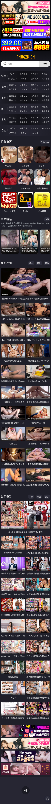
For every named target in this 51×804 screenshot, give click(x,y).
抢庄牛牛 (45, 78)
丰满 (31, 496)
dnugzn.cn (25, 57)
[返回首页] (47, 798)
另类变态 (45, 100)
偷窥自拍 (12, 106)
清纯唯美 (23, 111)
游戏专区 (45, 74)
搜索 (45, 63)
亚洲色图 (23, 106)
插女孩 (13, 128)
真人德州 (23, 74)
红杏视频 (12, 133)
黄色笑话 (34, 122)
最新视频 (6, 263)
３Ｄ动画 (45, 84)
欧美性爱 (45, 95)
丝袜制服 (23, 89)
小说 (3, 119)
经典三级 (23, 100)
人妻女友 (34, 117)
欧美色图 (34, 106)
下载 (47, 219)
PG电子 (13, 74)
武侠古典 (45, 117)
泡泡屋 (23, 133)
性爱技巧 (45, 122)
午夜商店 (23, 128)
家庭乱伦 (23, 117)
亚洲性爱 (12, 95)
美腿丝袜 (12, 111)
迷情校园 (12, 122)
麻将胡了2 (12, 78)
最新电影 (6, 496)
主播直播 (34, 89)
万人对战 (34, 74)
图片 (3, 108)
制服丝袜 (12, 100)
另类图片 (45, 111)
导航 (3, 130)
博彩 (3, 75)
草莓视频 (34, 128)
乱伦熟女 (34, 100)
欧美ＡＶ (34, 84)
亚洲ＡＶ (12, 84)
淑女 (39, 496)
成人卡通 (34, 95)
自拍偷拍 (23, 84)
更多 (47, 263)
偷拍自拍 (23, 95)
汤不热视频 (45, 128)
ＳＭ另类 (45, 89)
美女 (31, 263)
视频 (3, 86)
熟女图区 (34, 111)
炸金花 (23, 78)
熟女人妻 (12, 89)
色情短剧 (34, 133)
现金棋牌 (34, 78)
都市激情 (12, 117)
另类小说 (23, 122)
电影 (3, 97)
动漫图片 (45, 106)
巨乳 (39, 263)
